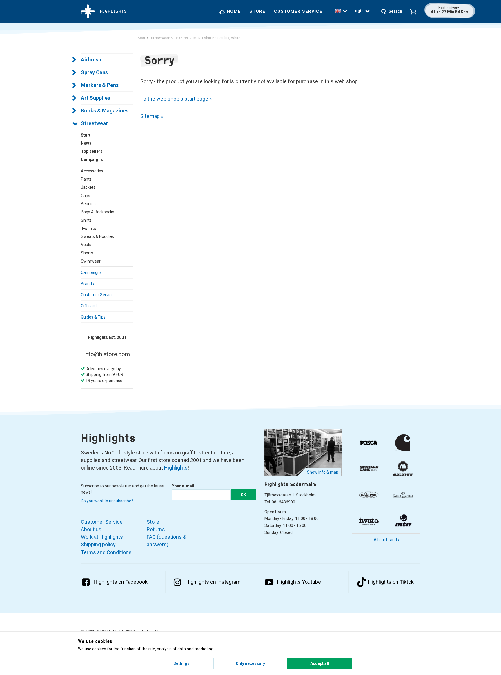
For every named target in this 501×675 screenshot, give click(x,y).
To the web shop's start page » (176, 99)
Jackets (88, 187)
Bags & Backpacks (97, 212)
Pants (86, 179)
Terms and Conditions (106, 552)
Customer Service (298, 11)
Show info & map (322, 472)
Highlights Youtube (299, 582)
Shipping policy (98, 544)
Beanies (88, 203)
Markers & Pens (100, 85)
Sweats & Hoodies (97, 236)
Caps (85, 195)
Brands (87, 283)
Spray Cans (94, 72)
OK (243, 494)
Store (257, 11)
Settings (181, 663)
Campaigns (91, 272)
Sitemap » (152, 116)
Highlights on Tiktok (391, 582)
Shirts (86, 220)
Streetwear (94, 123)
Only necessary (250, 663)
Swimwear (91, 261)
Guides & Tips (93, 317)
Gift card (89, 305)
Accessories (92, 171)
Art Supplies (95, 98)
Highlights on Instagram (213, 582)
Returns (156, 529)
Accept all (319, 663)
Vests (86, 244)
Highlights (176, 468)
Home (233, 11)
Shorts (87, 253)
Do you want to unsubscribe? (107, 500)
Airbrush (91, 60)
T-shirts (88, 228)
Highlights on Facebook (121, 582)
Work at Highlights (102, 537)
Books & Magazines (104, 111)
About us (91, 529)
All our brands (386, 539)
